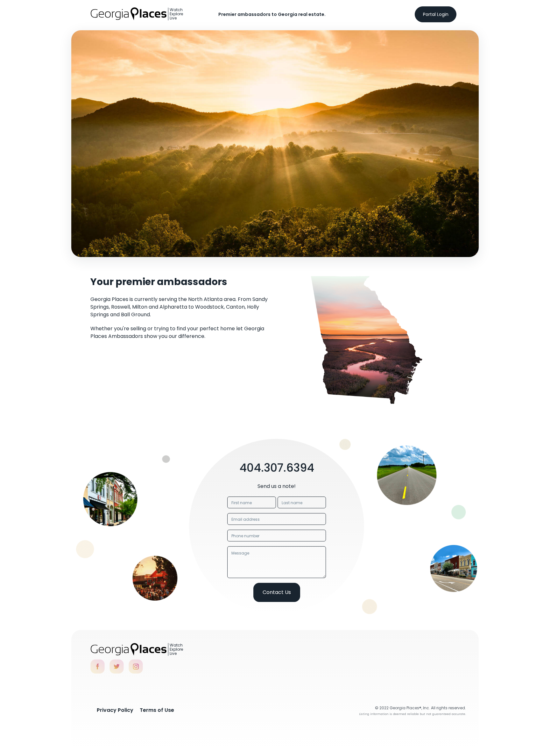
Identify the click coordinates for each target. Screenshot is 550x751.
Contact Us (277, 592)
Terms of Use (157, 710)
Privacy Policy (115, 710)
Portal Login (435, 14)
